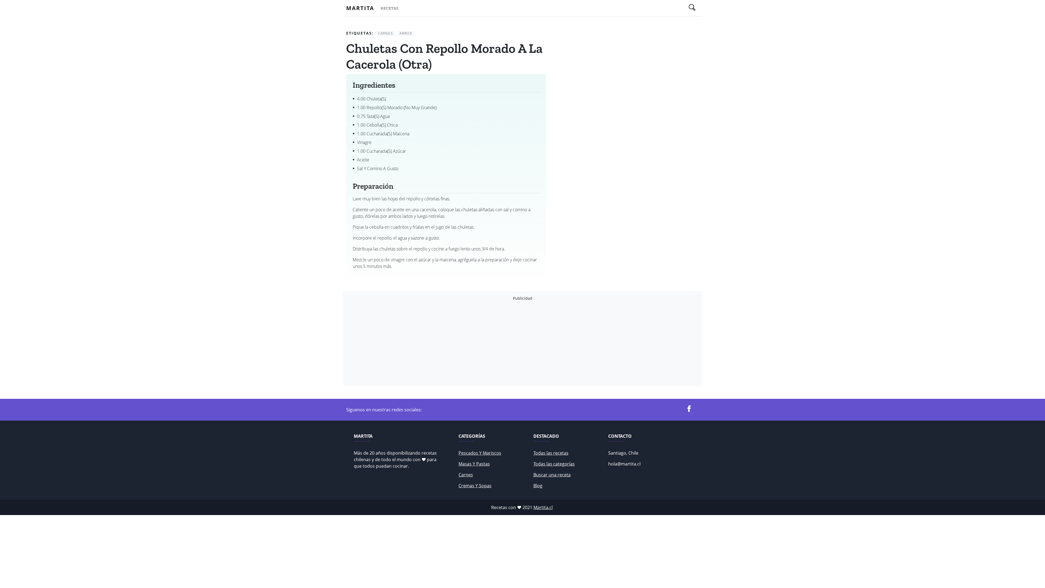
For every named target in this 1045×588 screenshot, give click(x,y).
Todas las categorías (554, 464)
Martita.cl (543, 507)
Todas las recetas (550, 453)
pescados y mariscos (480, 453)
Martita (360, 8)
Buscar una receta (552, 475)
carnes (466, 475)
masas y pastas (474, 464)
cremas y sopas (475, 486)
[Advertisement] (509, 343)
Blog (537, 486)
